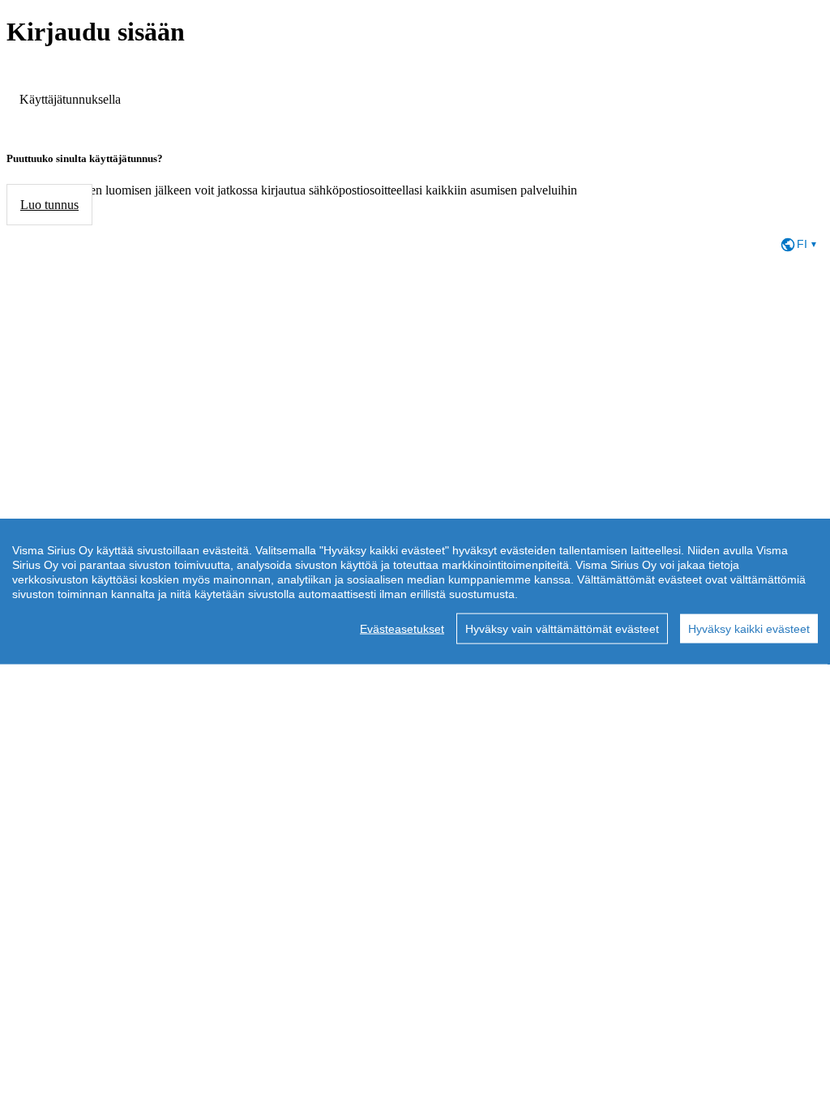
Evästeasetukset (402, 628)
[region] (415, 592)
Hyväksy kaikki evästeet (749, 628)
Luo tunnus (49, 205)
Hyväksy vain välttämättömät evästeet (562, 628)
